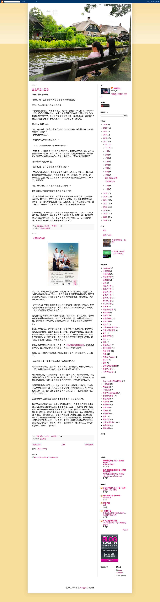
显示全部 (125, 530)
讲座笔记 (106, 425)
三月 (107, 175)
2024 (105, 125)
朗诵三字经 (107, 235)
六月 (107, 165)
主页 (63, 445)
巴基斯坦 (106, 313)
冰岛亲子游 (107, 286)
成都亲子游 (107, 318)
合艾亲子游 (107, 301)
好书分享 (106, 405)
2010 (105, 214)
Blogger (83, 588)
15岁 (104, 505)
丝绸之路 (106, 274)
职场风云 (106, 419)
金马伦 (105, 360)
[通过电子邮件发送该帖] (60, 226)
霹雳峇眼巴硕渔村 (110, 366)
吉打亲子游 (107, 304)
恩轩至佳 (45, 12)
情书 (104, 416)
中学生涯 (106, 390)
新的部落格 (107, 497)
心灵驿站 (43, 439)
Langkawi (106, 268)
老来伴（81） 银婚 (110, 490)
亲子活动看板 (108, 396)
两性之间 (106, 387)
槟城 (104, 339)
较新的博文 (37, 445)
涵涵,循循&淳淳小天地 (111, 496)
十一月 (108, 148)
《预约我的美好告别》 (74, 345)
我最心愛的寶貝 (108, 464)
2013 (105, 203)
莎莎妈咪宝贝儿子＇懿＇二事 (114, 488)
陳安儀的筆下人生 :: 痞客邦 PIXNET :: (113, 461)
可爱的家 (106, 503)
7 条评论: (54, 226)
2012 (105, 207)
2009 (105, 217)
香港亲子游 (107, 369)
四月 (107, 172)
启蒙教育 (106, 399)
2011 (105, 210)
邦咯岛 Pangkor (109, 357)
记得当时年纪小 (45, 228)
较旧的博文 (89, 445)
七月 (107, 161)
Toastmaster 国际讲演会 (112, 381)
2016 (105, 193)
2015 (105, 197)
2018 (105, 138)
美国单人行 (107, 345)
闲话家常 (106, 428)
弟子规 (105, 410)
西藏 (104, 354)
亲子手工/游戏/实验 (110, 393)
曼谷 (104, 333)
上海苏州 (106, 271)
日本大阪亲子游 (109, 330)
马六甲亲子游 (108, 372)
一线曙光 (106, 384)
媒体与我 (106, 407)
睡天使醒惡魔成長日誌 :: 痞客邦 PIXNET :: (114, 471)
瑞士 (104, 342)
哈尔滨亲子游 (108, 310)
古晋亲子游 (107, 292)
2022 (105, 131)
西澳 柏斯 (106, 351)
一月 (107, 189)
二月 (107, 186)
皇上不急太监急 (40, 89)
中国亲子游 (107, 277)
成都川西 (106, 321)
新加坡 (105, 324)
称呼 (104, 230)
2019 (105, 135)
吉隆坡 (105, 307)
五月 (107, 168)
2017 (105, 141)
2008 (105, 220)
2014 (105, 200)
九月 (107, 155)
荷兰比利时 (107, 348)
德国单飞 (106, 315)
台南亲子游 (107, 295)
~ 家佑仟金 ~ (108, 511)
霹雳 (104, 363)
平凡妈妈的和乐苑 (110, 521)
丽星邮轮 (106, 280)
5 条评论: (54, 436)
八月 (107, 158)
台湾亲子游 (107, 298)
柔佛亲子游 (107, 336)
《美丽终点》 (39, 238)
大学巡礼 (106, 402)
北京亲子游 (107, 289)
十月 (107, 151)
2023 (105, 128)
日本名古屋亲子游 (110, 327)
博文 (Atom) (42, 449)
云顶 (104, 283)
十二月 (108, 144)
